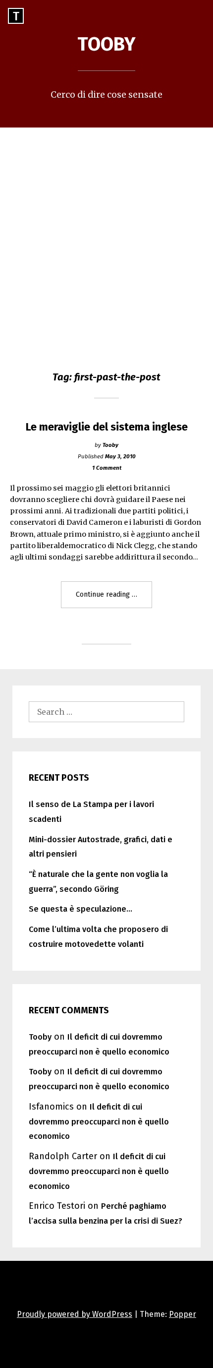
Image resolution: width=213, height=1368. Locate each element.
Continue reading (114, 599)
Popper (182, 1314)
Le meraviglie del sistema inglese (107, 427)
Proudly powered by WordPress (74, 1314)
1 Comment (106, 467)
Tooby (106, 44)
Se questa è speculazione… (80, 909)
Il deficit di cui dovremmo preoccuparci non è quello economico (99, 1121)
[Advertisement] (106, 239)
